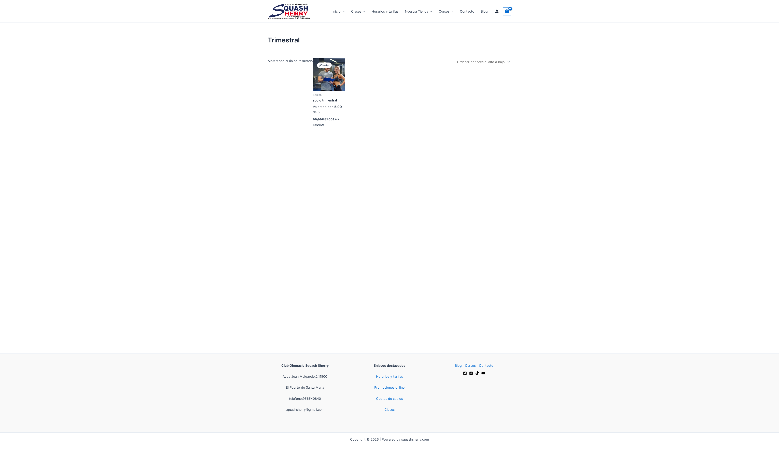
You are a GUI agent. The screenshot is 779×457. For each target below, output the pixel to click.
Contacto (467, 11)
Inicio (336, 11)
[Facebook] (465, 373)
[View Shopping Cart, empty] (507, 11)
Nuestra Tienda (416, 11)
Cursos (444, 11)
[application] (343, 11)
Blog (484, 11)
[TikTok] (477, 373)
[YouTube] (483, 373)
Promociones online (389, 387)
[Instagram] (471, 373)
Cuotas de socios (389, 399)
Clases (356, 11)
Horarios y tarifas (385, 11)
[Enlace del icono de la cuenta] (497, 11)
